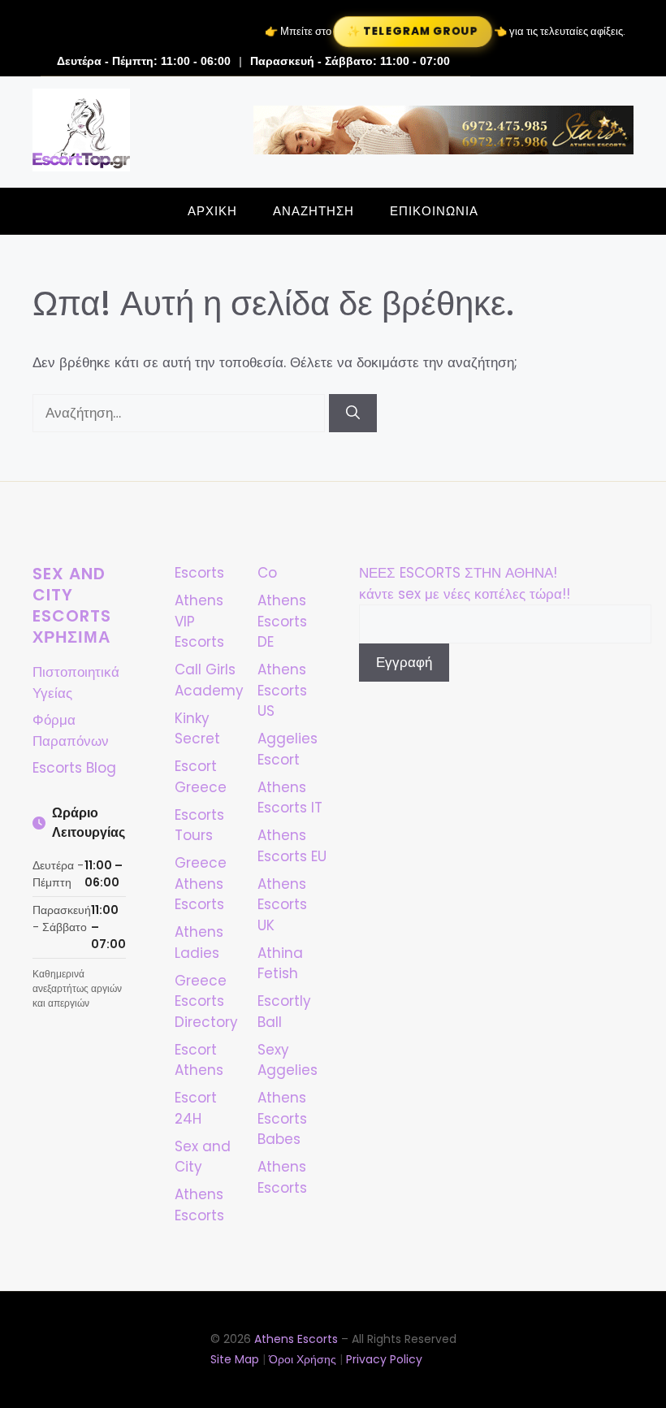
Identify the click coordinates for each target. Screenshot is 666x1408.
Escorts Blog (74, 768)
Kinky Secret (197, 728)
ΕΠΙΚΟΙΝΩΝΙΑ (434, 210)
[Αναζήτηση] (353, 413)
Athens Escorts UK (282, 904)
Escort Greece (201, 776)
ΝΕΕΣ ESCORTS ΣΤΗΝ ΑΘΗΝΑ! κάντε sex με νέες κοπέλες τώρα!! (464, 583)
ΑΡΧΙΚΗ (212, 210)
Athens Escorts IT (289, 798)
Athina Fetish (280, 963)
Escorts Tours (199, 825)
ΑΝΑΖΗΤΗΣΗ (313, 210)
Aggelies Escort (287, 749)
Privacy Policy (384, 1359)
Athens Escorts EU (292, 845)
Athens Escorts (282, 1177)
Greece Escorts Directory (206, 1001)
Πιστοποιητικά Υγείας (75, 682)
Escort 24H (196, 1108)
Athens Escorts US (282, 690)
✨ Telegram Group (413, 31)
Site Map (234, 1359)
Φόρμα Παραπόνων (70, 730)
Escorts (199, 573)
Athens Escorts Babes (282, 1118)
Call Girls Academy (209, 680)
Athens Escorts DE (282, 621)
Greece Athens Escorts (201, 883)
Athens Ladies (199, 942)
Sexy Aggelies (287, 1060)
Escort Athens (199, 1060)
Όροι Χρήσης (302, 1359)
